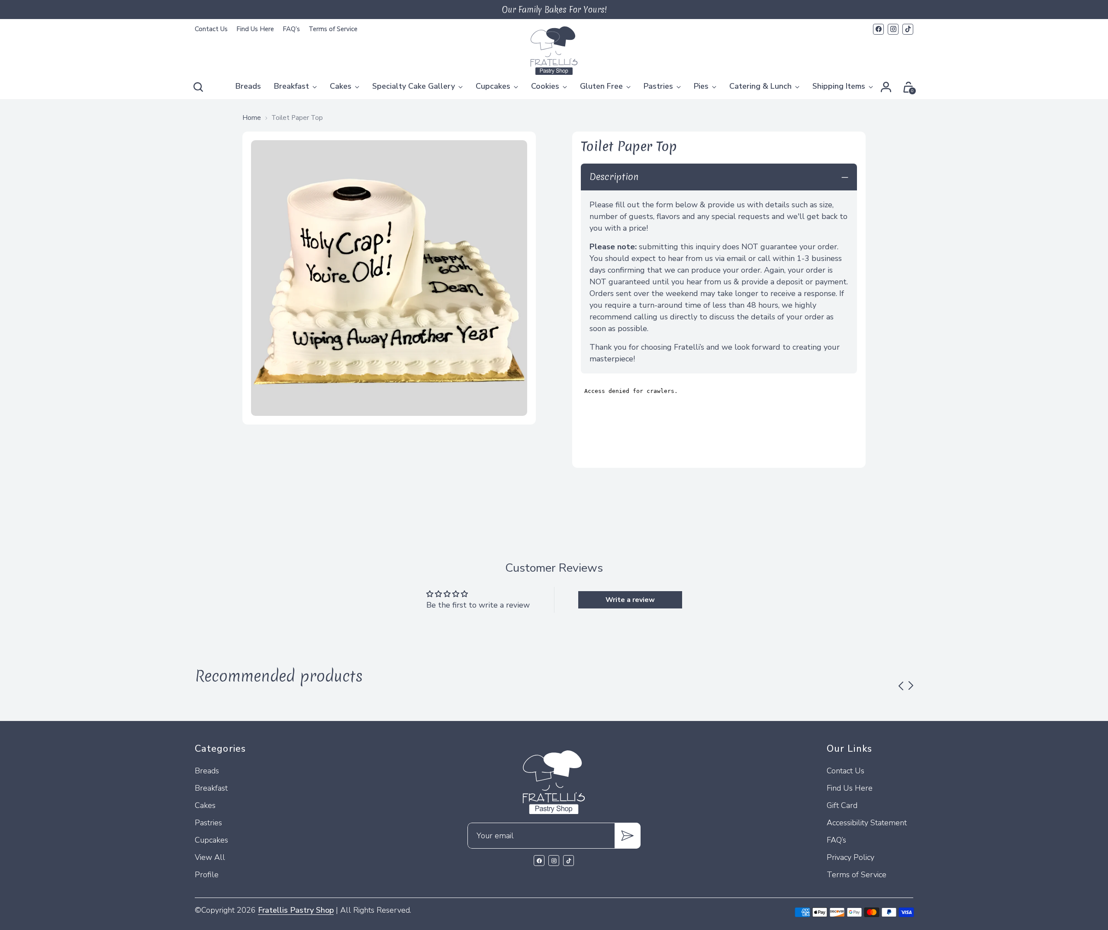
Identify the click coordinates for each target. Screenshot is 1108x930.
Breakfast (211, 788)
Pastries (208, 822)
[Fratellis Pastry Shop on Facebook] (878, 29)
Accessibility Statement (867, 822)
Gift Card (842, 805)
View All (210, 857)
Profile (207, 874)
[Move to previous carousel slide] (901, 686)
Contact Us (845, 771)
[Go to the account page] (886, 87)
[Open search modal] (199, 87)
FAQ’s (836, 840)
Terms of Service (856, 874)
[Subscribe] (628, 836)
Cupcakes (211, 840)
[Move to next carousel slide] (910, 685)
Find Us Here (850, 788)
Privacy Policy (850, 857)
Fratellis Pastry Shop (296, 910)
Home (251, 117)
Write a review (630, 600)
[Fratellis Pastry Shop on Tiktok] (907, 29)
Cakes (205, 805)
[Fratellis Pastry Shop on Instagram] (893, 29)
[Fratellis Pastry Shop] (554, 50)
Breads (207, 771)
